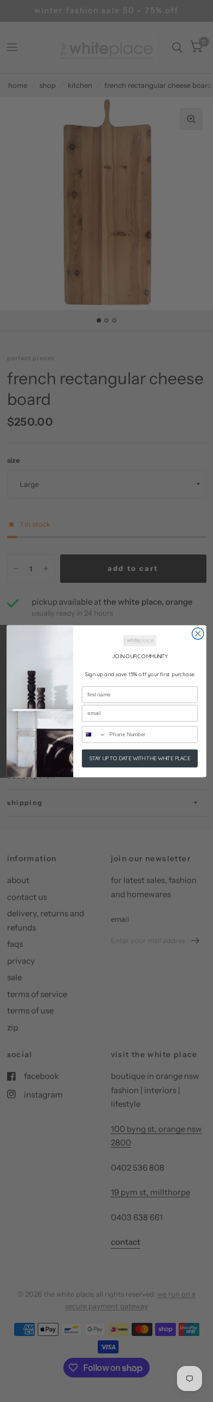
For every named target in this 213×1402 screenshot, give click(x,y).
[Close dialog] (198, 633)
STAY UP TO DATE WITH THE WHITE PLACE (140, 758)
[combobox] (94, 734)
